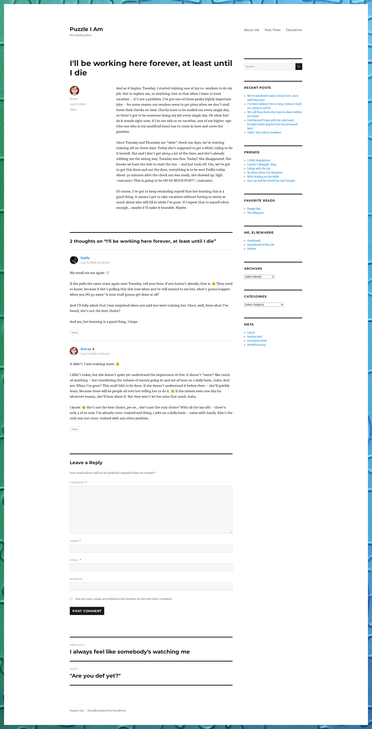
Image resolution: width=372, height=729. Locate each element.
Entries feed (254, 336)
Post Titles (273, 30)
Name (75, 541)
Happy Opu (254, 208)
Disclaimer (294, 30)
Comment (78, 482)
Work (73, 109)
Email (75, 560)
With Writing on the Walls (263, 176)
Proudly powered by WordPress (107, 710)
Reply (74, 332)
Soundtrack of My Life (260, 244)
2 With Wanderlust (258, 160)
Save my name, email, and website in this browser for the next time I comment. (123, 599)
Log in (251, 332)
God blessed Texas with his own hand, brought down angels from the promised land (272, 124)
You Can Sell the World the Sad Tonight (271, 180)
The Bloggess (255, 212)
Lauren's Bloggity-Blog (261, 164)
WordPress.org (256, 344)
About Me (251, 30)
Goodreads (254, 240)
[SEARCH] (298, 66)
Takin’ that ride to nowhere (264, 132)
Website (76, 578)
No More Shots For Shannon (264, 172)
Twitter (251, 248)
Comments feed (257, 340)
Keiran (74, 98)
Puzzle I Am (86, 29)
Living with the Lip (258, 168)
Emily (85, 258)
